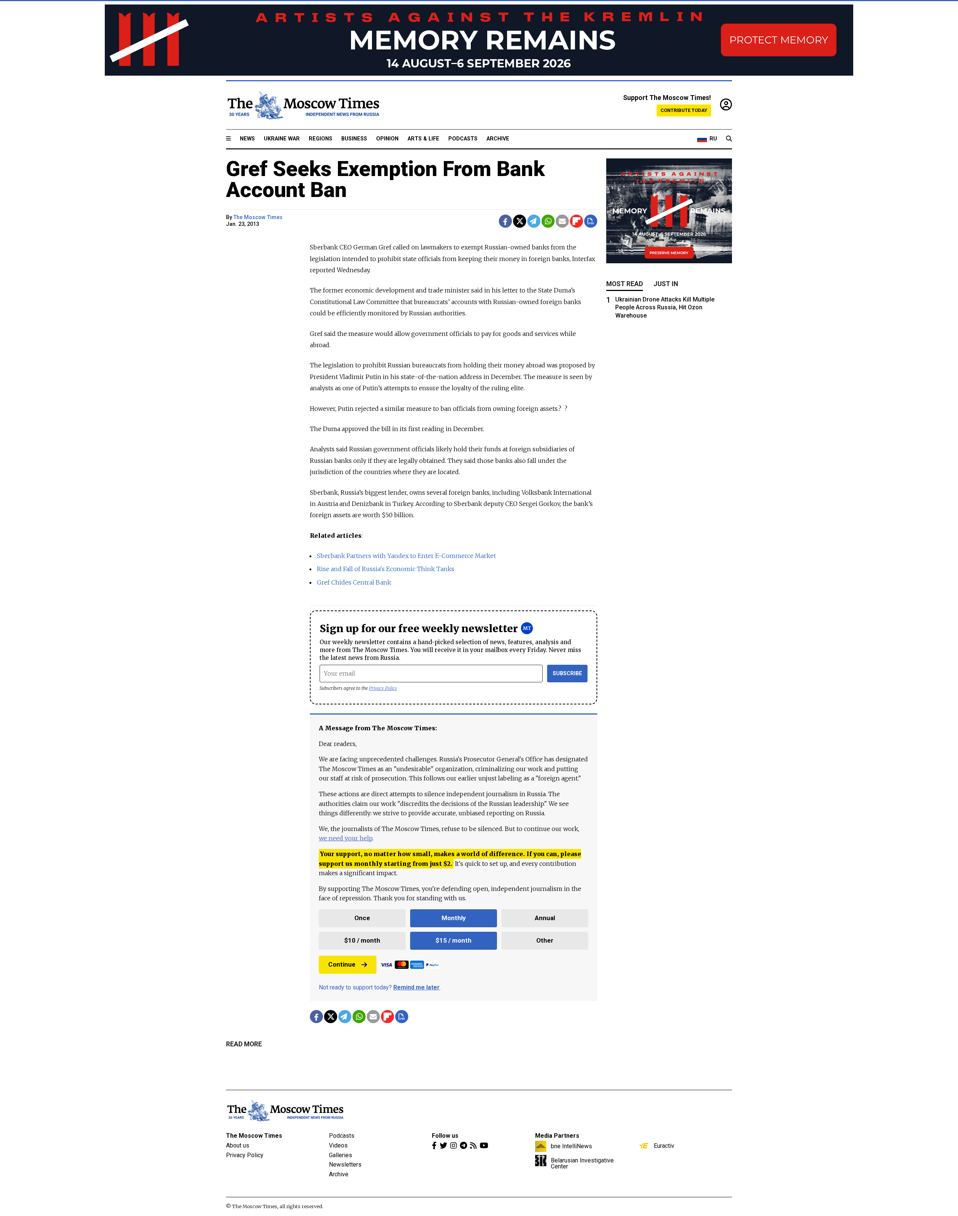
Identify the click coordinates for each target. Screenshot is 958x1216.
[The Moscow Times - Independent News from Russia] (302, 105)
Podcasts (463, 139)
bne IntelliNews (571, 1146)
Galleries (340, 1155)
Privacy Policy (383, 688)
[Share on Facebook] (505, 221)
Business (354, 139)
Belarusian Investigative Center (582, 1163)
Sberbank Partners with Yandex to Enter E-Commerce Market (406, 556)
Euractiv (664, 1145)
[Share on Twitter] (519, 221)
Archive (497, 139)
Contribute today (683, 110)
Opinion (387, 139)
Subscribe (567, 673)
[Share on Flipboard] (576, 221)
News (247, 139)
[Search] (729, 139)
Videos (338, 1145)
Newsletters (345, 1164)
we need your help (345, 838)
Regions (320, 139)
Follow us (445, 1135)
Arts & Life (423, 139)
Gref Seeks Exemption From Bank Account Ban (385, 179)
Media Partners (557, 1135)
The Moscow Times (254, 1135)
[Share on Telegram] (533, 221)
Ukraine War (282, 139)
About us (237, 1145)
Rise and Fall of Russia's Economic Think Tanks (385, 569)
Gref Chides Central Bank (354, 582)
